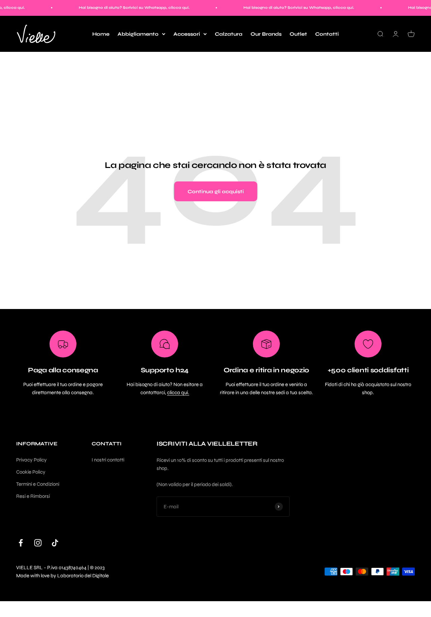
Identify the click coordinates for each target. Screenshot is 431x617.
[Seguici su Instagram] (37, 542)
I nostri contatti (108, 460)
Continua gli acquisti (216, 191)
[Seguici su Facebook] (20, 542)
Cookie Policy (30, 472)
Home (100, 34)
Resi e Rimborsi (33, 496)
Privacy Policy (31, 460)
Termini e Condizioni (37, 484)
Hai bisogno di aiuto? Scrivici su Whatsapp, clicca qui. (127, 7)
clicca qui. (178, 392)
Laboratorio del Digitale (83, 576)
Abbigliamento (138, 34)
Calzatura (228, 34)
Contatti (327, 34)
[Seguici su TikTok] (55, 542)
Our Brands (266, 34)
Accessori (186, 34)
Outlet (298, 34)
